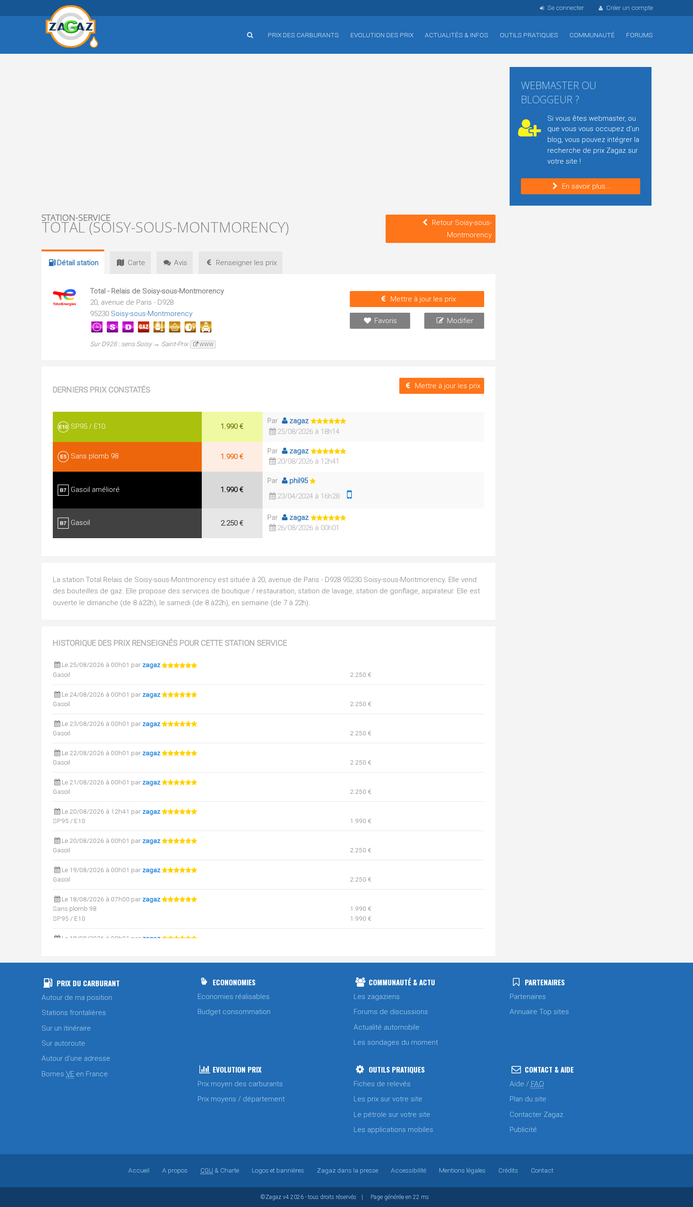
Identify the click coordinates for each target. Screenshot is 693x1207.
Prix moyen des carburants (240, 1084)
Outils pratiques (529, 35)
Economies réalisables (234, 996)
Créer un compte (629, 7)
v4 (286, 1197)
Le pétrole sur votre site (392, 1114)
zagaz (299, 420)
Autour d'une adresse (75, 1058)
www (206, 344)
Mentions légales (462, 1170)
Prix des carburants (303, 35)
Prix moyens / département (241, 1099)
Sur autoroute (63, 1043)
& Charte (219, 1170)
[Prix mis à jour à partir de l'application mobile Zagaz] (349, 496)
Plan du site (528, 1099)
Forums (639, 35)
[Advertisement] (268, 132)
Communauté (592, 35)
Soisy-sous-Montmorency (151, 313)
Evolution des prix (381, 35)
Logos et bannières (278, 1170)
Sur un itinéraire (66, 1028)
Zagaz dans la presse (347, 1170)
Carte (136, 262)
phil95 (298, 480)
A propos (175, 1170)
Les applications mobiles (393, 1129)
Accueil (72, 28)
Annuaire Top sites (539, 1011)
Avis (180, 262)
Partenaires (528, 996)
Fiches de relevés (382, 1084)
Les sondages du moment (396, 1042)
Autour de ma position (76, 997)
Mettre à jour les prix (423, 299)
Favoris (385, 320)
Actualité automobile (387, 1027)
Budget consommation (234, 1011)
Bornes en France (74, 1074)
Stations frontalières (73, 1012)
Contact (542, 1170)
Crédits (508, 1170)
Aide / (527, 1084)
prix (246, 262)
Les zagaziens (377, 996)
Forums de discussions (391, 1011)
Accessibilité (408, 1170)
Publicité (523, 1129)
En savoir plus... (586, 186)
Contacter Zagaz (536, 1114)
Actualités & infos (456, 35)
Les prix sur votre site (388, 1099)
